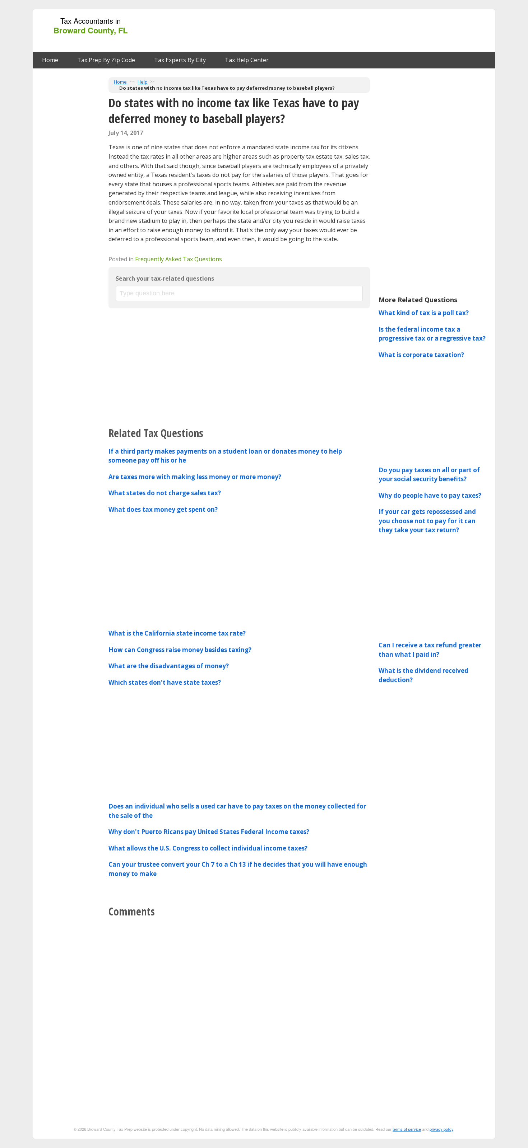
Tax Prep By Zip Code (106, 60)
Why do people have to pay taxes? (430, 495)
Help (143, 82)
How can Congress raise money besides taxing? (179, 650)
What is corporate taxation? (421, 355)
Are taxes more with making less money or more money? (194, 477)
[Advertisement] (360, 31)
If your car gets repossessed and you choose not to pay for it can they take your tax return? (427, 520)
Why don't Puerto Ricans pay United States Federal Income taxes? (208, 832)
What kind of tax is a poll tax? (424, 313)
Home (50, 60)
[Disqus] (239, 1011)
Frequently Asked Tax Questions (178, 259)
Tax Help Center (247, 60)
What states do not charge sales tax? (164, 493)
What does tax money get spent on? (163, 509)
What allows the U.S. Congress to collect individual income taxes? (207, 848)
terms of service (407, 1129)
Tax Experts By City (180, 60)
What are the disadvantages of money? (168, 666)
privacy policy (441, 1129)
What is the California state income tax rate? (177, 633)
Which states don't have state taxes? (164, 682)
